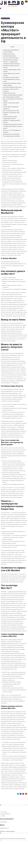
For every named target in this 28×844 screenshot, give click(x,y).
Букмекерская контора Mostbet (11, 134)
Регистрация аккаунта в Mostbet (11, 136)
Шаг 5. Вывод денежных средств (11, 97)
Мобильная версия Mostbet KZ (11, 50)
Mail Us (2, 825)
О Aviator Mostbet (7, 52)
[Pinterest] (23, 794)
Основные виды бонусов (9, 56)
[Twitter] (18, 794)
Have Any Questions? (7, 819)
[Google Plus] (26, 794)
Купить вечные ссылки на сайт (11, 110)
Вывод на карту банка (9, 54)
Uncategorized (5, 18)
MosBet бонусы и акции (9, 93)
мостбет (13, 429)
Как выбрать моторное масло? (11, 77)
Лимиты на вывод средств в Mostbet (12, 95)
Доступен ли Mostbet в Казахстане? (12, 87)
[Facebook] (21, 794)
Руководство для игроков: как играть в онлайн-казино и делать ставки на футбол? (13, 126)
